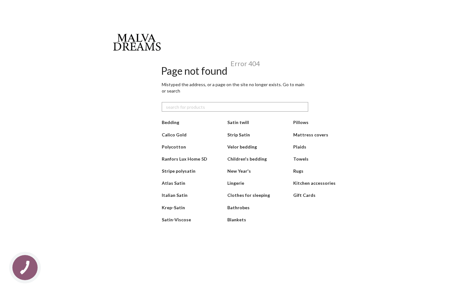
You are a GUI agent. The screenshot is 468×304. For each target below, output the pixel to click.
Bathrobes (238, 207)
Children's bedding (247, 159)
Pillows (300, 122)
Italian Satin (175, 195)
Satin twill (238, 122)
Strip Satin (238, 134)
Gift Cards (304, 195)
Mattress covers (310, 134)
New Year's (239, 171)
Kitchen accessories (314, 183)
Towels (300, 159)
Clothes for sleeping (248, 195)
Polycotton (174, 146)
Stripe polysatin (178, 171)
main (299, 84)
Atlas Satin (173, 183)
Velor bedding (242, 146)
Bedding (170, 122)
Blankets (236, 219)
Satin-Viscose (176, 219)
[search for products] (303, 107)
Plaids (299, 146)
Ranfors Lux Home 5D (184, 159)
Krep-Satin (173, 207)
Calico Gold (174, 134)
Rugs (298, 171)
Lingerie (235, 183)
